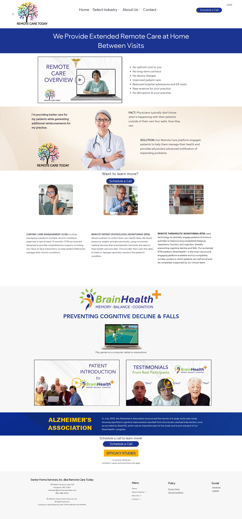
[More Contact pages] (157, 9)
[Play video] (80, 80)
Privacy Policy (174, 489)
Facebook (216, 487)
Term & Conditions (175, 492)
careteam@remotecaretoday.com (62, 490)
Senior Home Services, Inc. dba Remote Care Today (62, 479)
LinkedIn (215, 491)
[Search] (13, 14)
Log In (229, 4)
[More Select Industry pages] (118, 9)
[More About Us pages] (139, 9)
